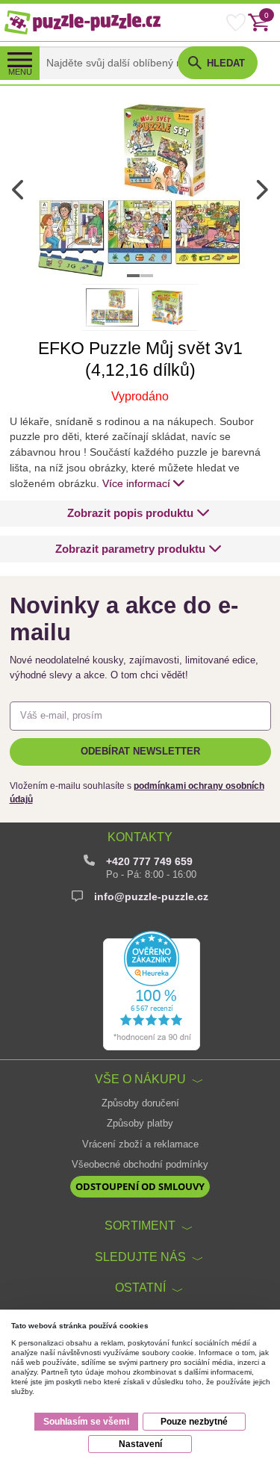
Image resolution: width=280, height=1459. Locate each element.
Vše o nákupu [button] (140, 1078)
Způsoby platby (140, 1123)
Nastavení (140, 1444)
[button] (138, 513)
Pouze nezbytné (194, 1421)
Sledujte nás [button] (140, 1256)
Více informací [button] (136, 483)
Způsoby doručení (140, 1103)
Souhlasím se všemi (86, 1421)
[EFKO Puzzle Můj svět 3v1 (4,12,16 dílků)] (140, 190)
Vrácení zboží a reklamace (140, 1144)
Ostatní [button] (140, 1287)
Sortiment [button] (140, 1225)
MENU (20, 71)
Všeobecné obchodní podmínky (140, 1164)
